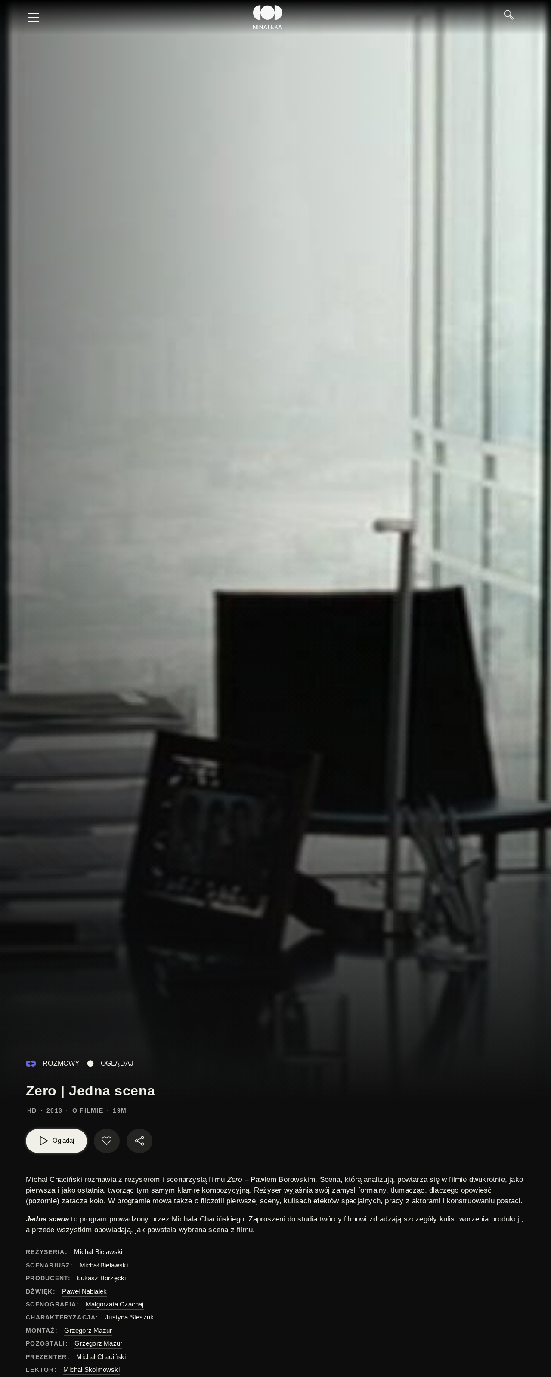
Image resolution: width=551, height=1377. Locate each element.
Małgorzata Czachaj (115, 1304)
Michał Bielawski (98, 1251)
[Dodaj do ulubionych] (107, 1141)
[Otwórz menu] (33, 17)
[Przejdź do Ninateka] (267, 17)
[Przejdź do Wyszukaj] (512, 17)
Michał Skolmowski (91, 1369)
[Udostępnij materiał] (139, 1141)
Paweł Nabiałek (84, 1291)
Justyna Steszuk (129, 1317)
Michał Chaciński (101, 1356)
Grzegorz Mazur (88, 1330)
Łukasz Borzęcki (101, 1278)
